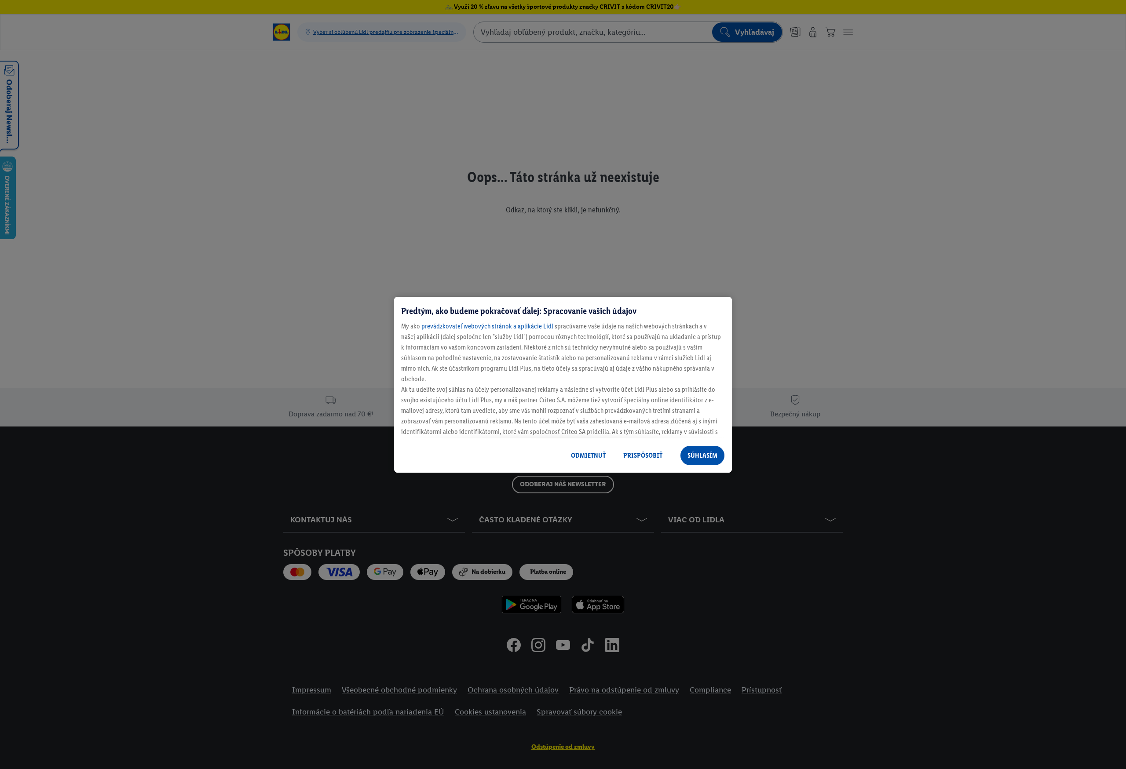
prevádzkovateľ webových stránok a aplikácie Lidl (487, 326)
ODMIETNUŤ (588, 455)
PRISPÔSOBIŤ (642, 455)
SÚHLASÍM (702, 455)
